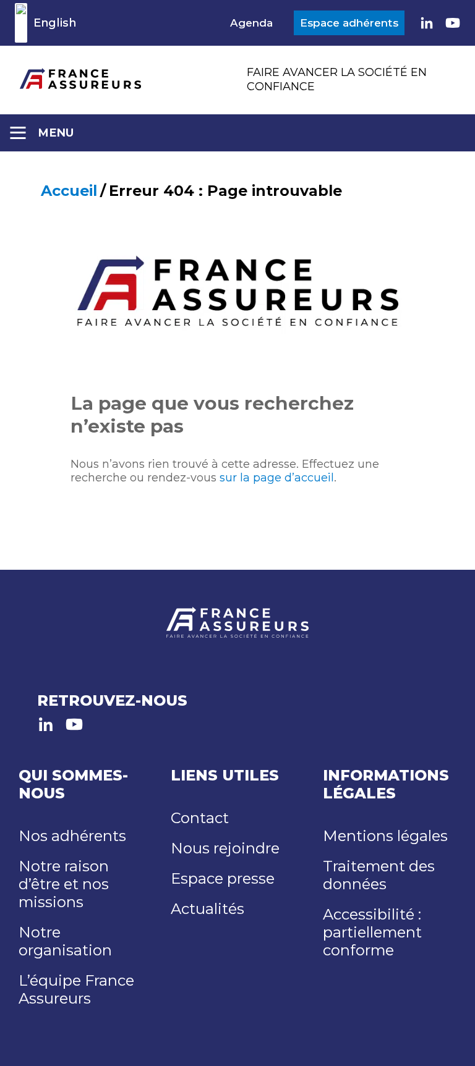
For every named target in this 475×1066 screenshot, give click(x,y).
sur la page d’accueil (277, 477)
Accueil (69, 191)
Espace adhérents (349, 23)
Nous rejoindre (225, 848)
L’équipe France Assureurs (76, 989)
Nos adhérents (72, 836)
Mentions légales (385, 836)
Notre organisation (65, 941)
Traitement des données (379, 875)
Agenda (251, 23)
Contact (200, 818)
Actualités (207, 909)
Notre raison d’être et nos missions (64, 884)
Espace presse (223, 878)
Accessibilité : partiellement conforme (372, 932)
